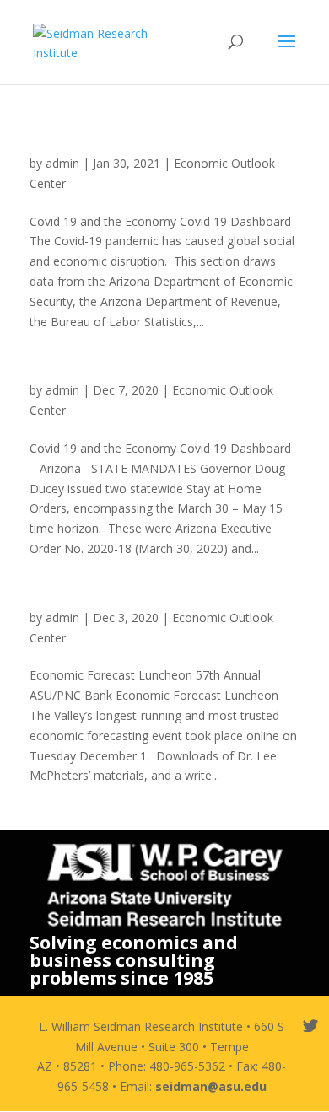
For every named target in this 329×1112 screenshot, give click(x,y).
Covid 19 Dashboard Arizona (124, 373)
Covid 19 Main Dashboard (114, 146)
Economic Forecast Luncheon (126, 601)
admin (62, 163)
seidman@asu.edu (211, 1086)
